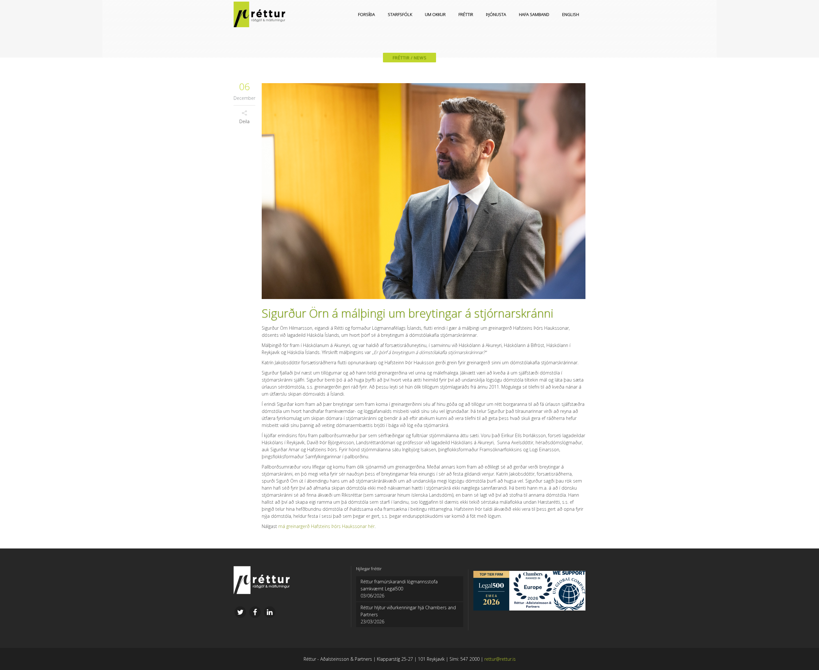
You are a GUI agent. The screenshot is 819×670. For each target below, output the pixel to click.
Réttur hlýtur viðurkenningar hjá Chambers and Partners (408, 611)
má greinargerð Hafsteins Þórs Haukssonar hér (326, 526)
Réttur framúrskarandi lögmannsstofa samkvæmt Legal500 (399, 585)
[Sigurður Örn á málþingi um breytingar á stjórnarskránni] (423, 191)
